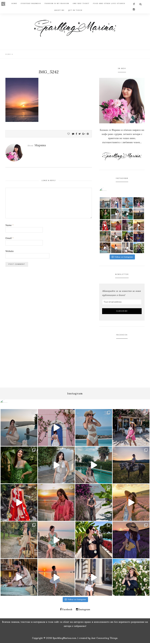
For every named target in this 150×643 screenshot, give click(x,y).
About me (59, 10)
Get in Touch (75, 10)
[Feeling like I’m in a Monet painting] (138, 247)
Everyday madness (31, 3)
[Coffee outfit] (127, 247)
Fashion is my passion (57, 3)
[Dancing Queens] (127, 214)
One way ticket (81, 3)
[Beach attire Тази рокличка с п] (127, 225)
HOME (14, 3)
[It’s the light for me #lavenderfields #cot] (138, 225)
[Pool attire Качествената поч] (127, 202)
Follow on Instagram (124, 256)
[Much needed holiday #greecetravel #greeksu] (116, 247)
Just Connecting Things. (104, 638)
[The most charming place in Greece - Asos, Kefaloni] (116, 202)
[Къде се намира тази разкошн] (105, 225)
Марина (40, 145)
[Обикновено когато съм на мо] (105, 236)
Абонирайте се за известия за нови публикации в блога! (121, 293)
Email (9, 238)
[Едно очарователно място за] (105, 247)
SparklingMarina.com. (65, 638)
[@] (107, 191)
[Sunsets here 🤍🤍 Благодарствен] (105, 202)
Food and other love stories (109, 3)
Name (9, 225)
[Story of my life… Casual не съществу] (116, 214)
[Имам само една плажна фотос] (127, 236)
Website (9, 251)
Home (8, 54)
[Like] (68, 134)
